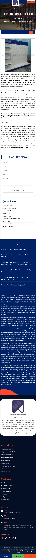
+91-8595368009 (9, 518)
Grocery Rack (6, 213)
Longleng (8, 384)
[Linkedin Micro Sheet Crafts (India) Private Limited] (16, 538)
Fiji (13, 340)
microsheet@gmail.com (13, 512)
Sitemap (5, 494)
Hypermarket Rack (7, 457)
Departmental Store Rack (10, 226)
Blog (3, 497)
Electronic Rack (7, 216)
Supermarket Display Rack (10, 224)
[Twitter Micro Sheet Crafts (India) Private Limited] (6, 538)
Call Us (6, 556)
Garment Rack (7, 211)
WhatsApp (18, 556)
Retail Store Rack (7, 229)
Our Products (6, 488)
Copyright (6, 547)
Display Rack (6, 221)
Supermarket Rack (8, 206)
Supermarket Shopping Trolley (11, 219)
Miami (25, 382)
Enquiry (30, 556)
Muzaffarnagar (20, 340)
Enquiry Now (31, 1)
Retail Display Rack (7, 455)
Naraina (12, 21)
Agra (10, 340)
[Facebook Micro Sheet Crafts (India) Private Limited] (2, 538)
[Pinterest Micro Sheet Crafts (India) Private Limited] (9, 538)
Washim (28, 312)
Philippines (21, 312)
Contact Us (5, 500)
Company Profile (7, 485)
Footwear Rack (6, 469)
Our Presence (6, 491)
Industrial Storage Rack (9, 208)
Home (7, 21)
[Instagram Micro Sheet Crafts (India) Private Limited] (13, 538)
